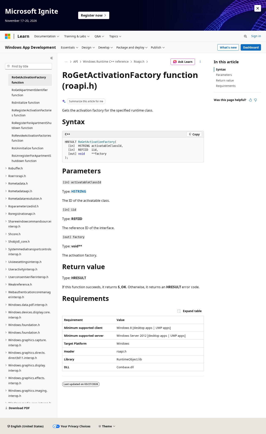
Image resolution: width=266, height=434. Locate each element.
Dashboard (251, 47)
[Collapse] (51, 58)
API (75, 61)
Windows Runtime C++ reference (106, 61)
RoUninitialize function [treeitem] (27, 148)
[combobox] (28, 66)
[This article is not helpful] (255, 99)
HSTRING (78, 191)
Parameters (224, 75)
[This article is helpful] (250, 99)
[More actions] (200, 61)
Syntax (221, 69)
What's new (228, 47)
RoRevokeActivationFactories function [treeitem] (31, 138)
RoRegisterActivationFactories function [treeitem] (32, 112)
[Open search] (245, 36)
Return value (225, 80)
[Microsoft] (7, 36)
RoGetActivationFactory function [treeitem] (29, 79)
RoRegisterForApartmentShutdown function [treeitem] (32, 125)
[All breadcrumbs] (65, 61)
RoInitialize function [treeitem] (26, 103)
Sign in (256, 36)
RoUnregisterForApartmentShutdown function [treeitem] (31, 158)
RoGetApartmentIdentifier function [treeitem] (30, 92)
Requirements (226, 86)
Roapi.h (139, 61)
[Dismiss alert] (257, 8)
